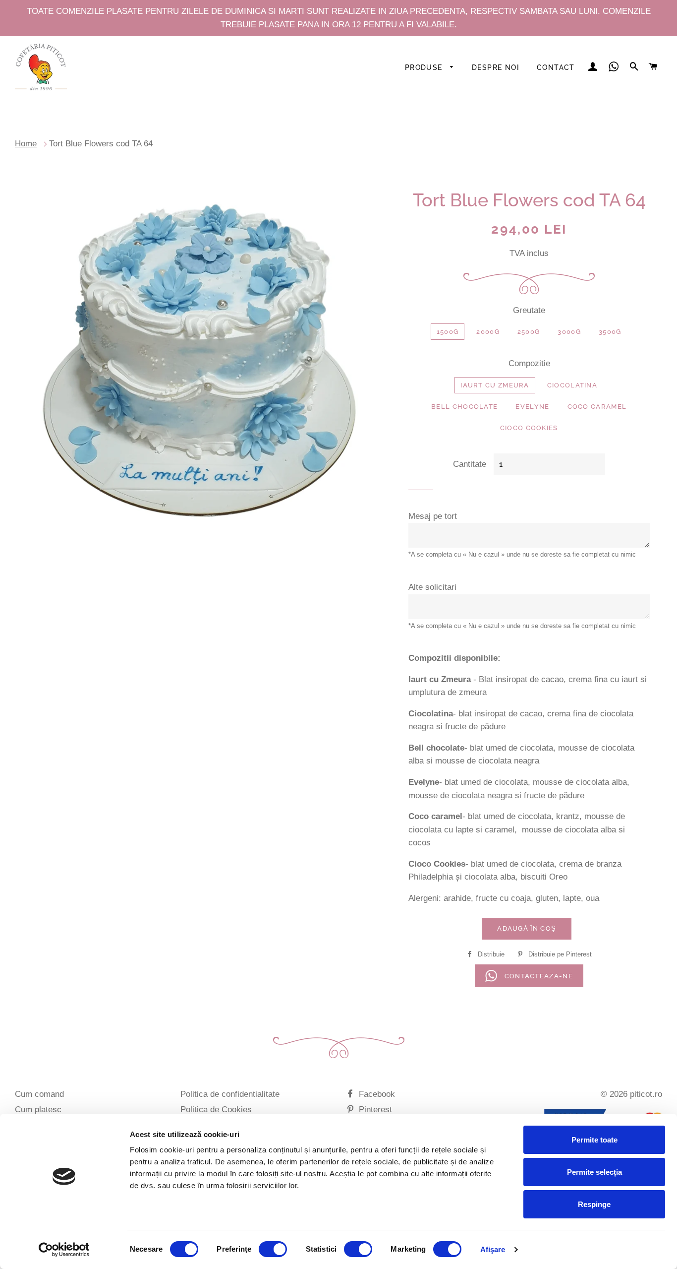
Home (26, 143)
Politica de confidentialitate (230, 1094)
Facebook (375, 1094)
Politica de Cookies (216, 1109)
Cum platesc (38, 1109)
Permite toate (594, 1140)
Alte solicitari (432, 587)
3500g (610, 331)
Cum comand (39, 1094)
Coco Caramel (597, 406)
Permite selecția (594, 1172)
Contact (556, 67)
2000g (488, 331)
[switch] (273, 1249)
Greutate (529, 310)
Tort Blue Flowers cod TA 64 (101, 143)
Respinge (594, 1204)
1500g (448, 331)
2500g (528, 331)
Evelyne (532, 406)
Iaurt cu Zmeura (494, 385)
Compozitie (529, 363)
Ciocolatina (572, 385)
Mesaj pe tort (432, 516)
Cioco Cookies (529, 428)
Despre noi (495, 67)
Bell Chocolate (464, 406)
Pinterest (374, 1109)
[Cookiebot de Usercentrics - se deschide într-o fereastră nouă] (64, 1249)
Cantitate (469, 464)
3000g (569, 331)
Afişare (493, 1249)
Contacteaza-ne (537, 976)
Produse (425, 67)
